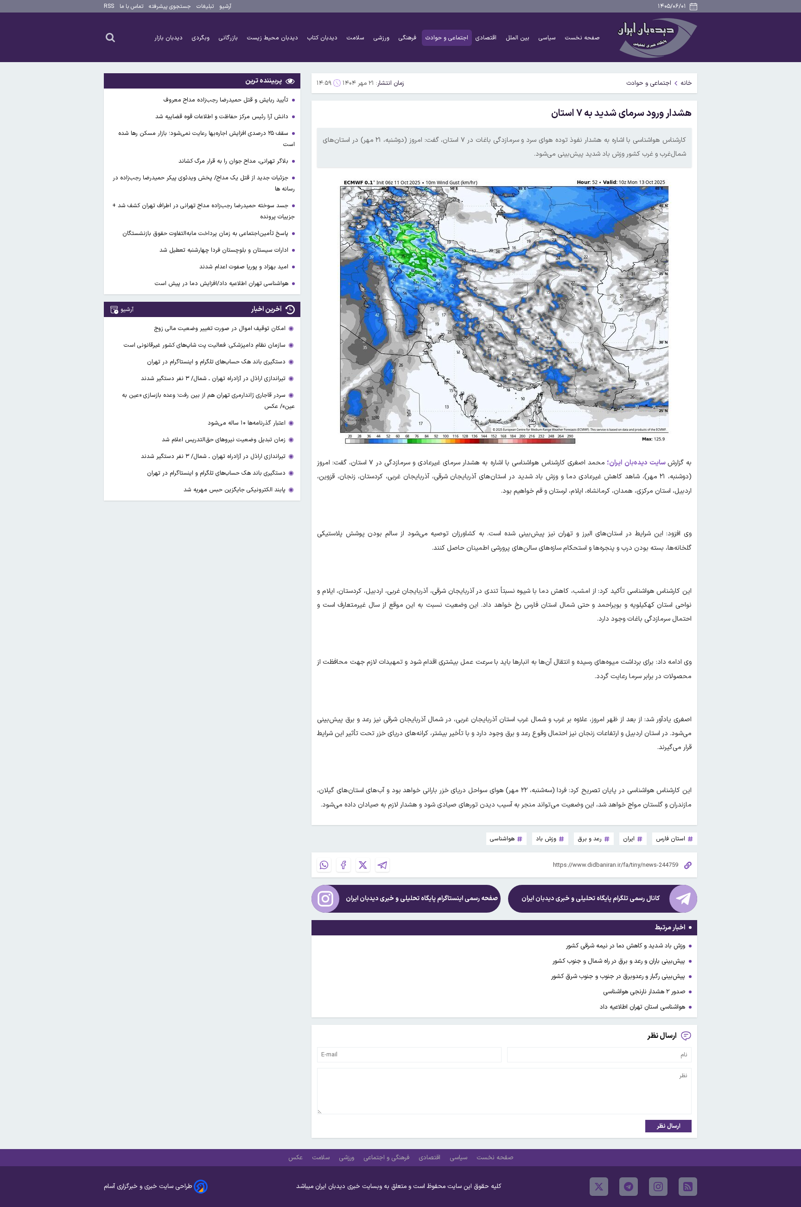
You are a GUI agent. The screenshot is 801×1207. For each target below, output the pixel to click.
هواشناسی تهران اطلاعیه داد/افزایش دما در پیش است (222, 283)
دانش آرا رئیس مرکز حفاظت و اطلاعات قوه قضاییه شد (222, 116)
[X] (363, 865)
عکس (296, 1158)
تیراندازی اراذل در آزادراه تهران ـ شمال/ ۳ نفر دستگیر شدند (213, 378)
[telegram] (628, 1186)
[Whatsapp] (324, 865)
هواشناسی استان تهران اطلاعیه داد (642, 1007)
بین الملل (518, 37)
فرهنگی (408, 37)
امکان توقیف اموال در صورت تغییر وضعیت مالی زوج (220, 328)
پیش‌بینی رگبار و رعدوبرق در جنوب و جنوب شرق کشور (618, 976)
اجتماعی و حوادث (447, 37)
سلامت (356, 37)
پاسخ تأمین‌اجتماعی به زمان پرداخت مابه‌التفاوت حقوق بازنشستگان (206, 233)
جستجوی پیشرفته (170, 6)
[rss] (688, 1186)
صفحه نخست (582, 37)
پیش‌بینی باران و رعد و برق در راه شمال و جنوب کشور (619, 961)
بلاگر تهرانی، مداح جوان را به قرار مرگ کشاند (234, 161)
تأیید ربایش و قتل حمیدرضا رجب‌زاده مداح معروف (227, 99)
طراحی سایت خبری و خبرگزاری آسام (148, 1186)
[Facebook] (343, 865)
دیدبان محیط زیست (273, 37)
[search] (110, 37)
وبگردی (201, 37)
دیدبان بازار (169, 37)
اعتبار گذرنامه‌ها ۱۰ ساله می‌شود (247, 423)
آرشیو (225, 6)
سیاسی (548, 37)
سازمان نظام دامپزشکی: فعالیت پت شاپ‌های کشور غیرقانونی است (205, 345)
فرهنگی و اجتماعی (387, 1158)
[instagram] (658, 1186)
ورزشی (382, 37)
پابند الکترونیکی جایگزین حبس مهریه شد (235, 489)
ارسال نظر (668, 1126)
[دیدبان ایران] (656, 37)
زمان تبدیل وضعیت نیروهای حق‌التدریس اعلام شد (224, 439)
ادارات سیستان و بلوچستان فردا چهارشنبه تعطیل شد (224, 250)
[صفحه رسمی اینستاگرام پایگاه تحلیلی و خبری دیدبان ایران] (325, 899)
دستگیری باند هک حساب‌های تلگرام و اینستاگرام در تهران (216, 361)
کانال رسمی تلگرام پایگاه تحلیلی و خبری (590, 898)
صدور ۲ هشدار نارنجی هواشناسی (644, 992)
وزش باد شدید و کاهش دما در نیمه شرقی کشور (625, 946)
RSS (109, 6)
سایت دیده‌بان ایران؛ (636, 463)
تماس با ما (131, 6)
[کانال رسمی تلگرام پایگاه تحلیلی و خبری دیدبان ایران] (683, 899)
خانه (686, 83)
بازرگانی (229, 37)
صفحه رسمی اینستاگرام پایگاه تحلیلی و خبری (422, 898)
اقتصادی (487, 37)
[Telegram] (382, 865)
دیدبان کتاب (323, 37)
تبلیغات (205, 6)
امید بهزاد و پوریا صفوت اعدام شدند (244, 266)
